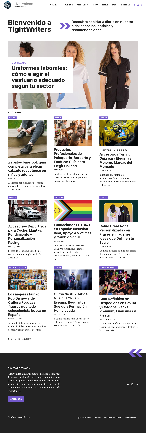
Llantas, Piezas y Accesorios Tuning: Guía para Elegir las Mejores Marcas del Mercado (115, 158)
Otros (58, 267)
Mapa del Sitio (130, 417)
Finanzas (54, 5)
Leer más (15, 189)
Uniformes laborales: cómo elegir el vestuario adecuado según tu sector (40, 77)
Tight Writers (23, 3)
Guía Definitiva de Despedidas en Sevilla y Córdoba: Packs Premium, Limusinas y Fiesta (117, 307)
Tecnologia (82, 5)
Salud (115, 5)
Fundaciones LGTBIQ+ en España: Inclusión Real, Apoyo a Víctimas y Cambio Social (72, 231)
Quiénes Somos (84, 417)
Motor (104, 118)
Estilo (105, 5)
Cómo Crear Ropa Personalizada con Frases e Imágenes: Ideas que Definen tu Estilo (116, 234)
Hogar (95, 5)
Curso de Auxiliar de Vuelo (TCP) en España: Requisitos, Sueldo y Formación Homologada (71, 302)
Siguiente (28, 338)
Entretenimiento (17, 267)
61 (18, 338)
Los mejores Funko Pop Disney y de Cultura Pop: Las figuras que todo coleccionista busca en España (27, 304)
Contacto (16, 399)
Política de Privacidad (112, 417)
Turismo (69, 5)
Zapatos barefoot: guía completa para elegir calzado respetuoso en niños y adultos (27, 168)
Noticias (125, 5)
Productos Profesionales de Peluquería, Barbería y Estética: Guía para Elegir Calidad (72, 157)
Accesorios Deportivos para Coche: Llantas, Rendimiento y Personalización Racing (27, 234)
